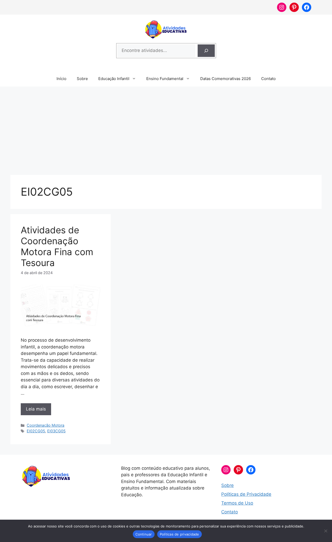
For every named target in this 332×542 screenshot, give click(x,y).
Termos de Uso (237, 503)
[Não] (325, 530)
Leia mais (36, 409)
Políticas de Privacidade (246, 494)
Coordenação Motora (45, 425)
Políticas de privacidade (179, 534)
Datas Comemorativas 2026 (225, 78)
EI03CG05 (56, 431)
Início (61, 78)
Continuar (143, 534)
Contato (268, 78)
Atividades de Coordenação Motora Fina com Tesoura (57, 246)
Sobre (82, 78)
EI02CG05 (36, 431)
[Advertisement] (166, 128)
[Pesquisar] (206, 50)
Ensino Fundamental (164, 78)
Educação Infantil (113, 78)
